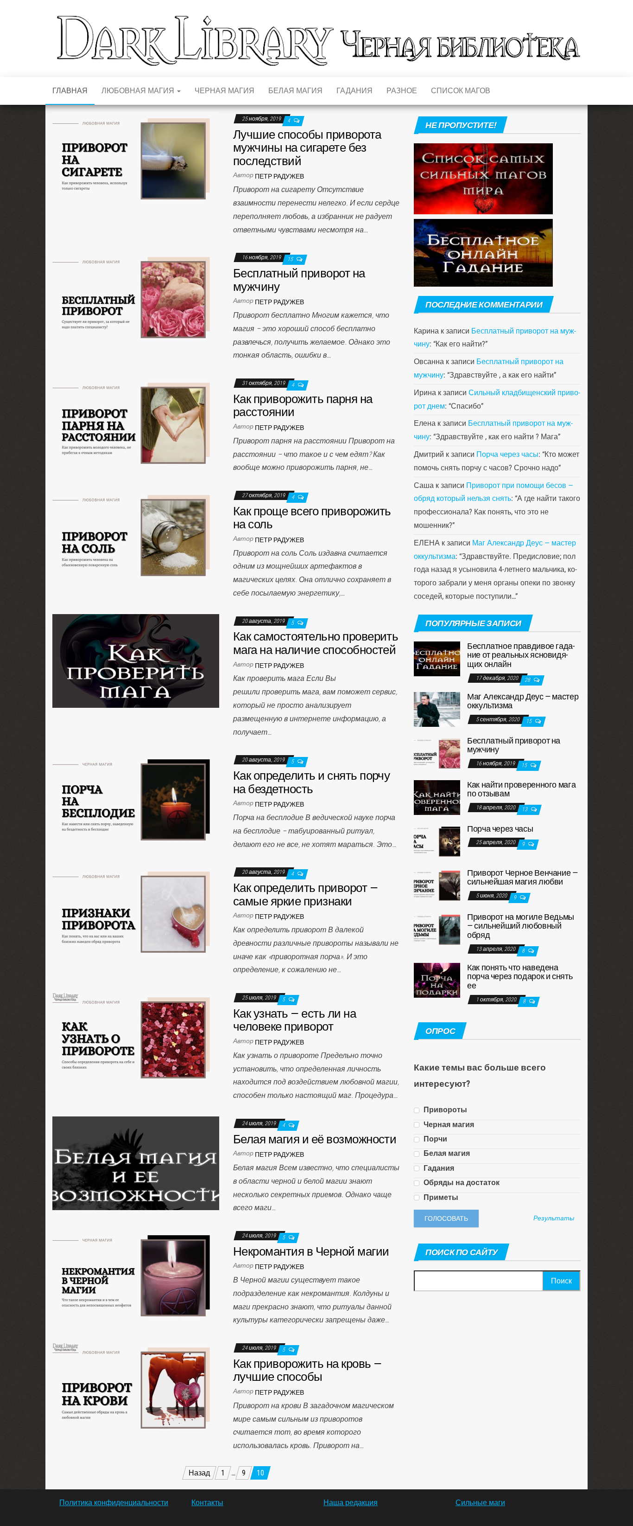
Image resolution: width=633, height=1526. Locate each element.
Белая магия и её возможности (314, 1139)
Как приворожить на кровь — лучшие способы (307, 1370)
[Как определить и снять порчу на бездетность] (135, 799)
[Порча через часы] (437, 840)
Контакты (207, 1502)
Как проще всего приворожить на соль (312, 518)
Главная (70, 90)
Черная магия (224, 90)
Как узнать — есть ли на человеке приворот (294, 1020)
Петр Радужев (279, 176)
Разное (401, 90)
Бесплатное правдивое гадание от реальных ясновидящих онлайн (521, 655)
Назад (199, 1472)
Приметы (440, 1197)
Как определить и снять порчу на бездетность (311, 782)
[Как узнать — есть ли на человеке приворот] (135, 1037)
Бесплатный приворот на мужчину (299, 280)
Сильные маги (480, 1502)
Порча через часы (507, 454)
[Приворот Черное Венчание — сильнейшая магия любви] (437, 884)
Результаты (553, 1218)
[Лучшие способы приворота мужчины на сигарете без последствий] (135, 158)
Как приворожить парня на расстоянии (303, 405)
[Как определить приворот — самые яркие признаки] (135, 911)
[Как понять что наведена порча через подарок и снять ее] (437, 979)
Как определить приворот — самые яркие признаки (305, 894)
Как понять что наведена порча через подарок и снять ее (519, 976)
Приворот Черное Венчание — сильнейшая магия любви (522, 877)
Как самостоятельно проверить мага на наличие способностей (315, 643)
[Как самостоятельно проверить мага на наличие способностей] (135, 660)
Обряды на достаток (461, 1182)
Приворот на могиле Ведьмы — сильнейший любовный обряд (520, 926)
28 (528, 680)
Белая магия (295, 90)
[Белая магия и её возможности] (135, 1162)
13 (525, 809)
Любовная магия (138, 90)
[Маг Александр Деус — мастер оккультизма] (437, 708)
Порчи (434, 1139)
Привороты (444, 1109)
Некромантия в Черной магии (311, 1251)
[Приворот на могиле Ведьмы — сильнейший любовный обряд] (437, 928)
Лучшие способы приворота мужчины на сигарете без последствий (307, 148)
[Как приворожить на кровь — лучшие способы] (135, 1387)
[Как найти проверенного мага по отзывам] (437, 796)
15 (290, 259)
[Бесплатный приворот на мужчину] (135, 297)
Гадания (354, 90)
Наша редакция (350, 1502)
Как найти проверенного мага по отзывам (521, 789)
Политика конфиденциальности (113, 1502)
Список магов (460, 90)
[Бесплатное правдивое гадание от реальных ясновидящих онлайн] (437, 658)
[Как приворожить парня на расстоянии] (135, 422)
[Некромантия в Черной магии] (135, 1275)
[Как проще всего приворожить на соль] (135, 535)
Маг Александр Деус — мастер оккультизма (522, 701)
